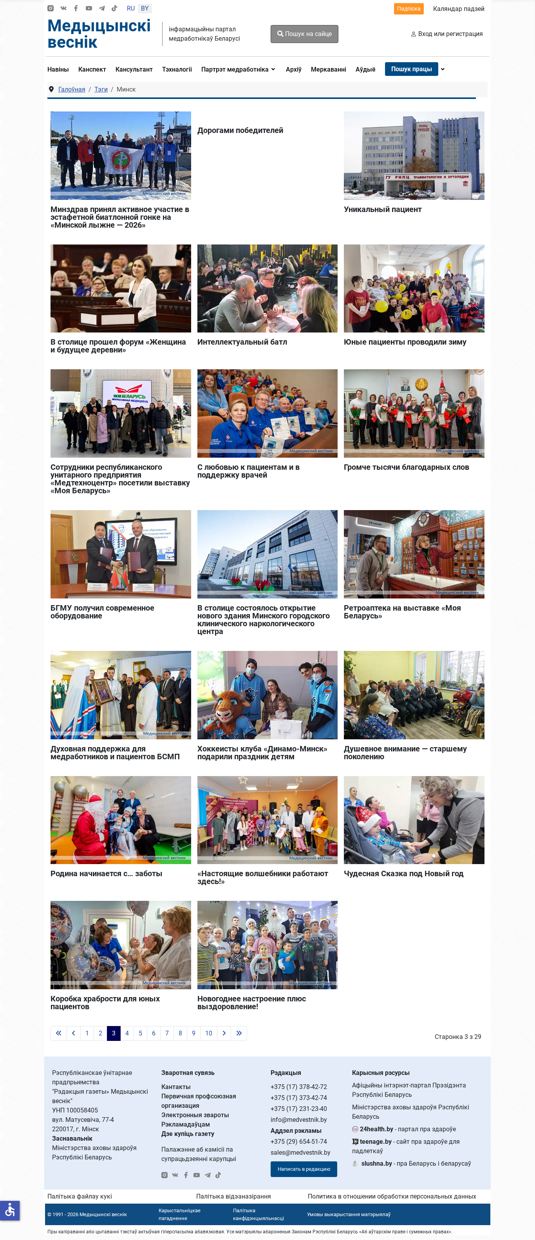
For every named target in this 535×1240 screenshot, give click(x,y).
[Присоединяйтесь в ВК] (63, 8)
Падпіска (409, 8)
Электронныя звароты (195, 1115)
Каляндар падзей (458, 9)
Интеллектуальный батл (242, 342)
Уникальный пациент (383, 209)
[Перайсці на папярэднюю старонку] (74, 1033)
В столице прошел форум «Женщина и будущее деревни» (118, 346)
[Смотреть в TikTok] (114, 8)
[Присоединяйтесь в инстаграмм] (50, 8)
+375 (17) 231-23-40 (299, 1108)
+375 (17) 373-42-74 (299, 1098)
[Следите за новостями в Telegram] (102, 8)
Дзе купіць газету (187, 1134)
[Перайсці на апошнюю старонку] (239, 1033)
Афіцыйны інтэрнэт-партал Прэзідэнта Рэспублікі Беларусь (409, 1090)
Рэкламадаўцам (185, 1124)
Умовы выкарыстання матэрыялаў (348, 1214)
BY (145, 8)
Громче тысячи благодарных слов (406, 467)
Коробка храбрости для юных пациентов (105, 1002)
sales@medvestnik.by (301, 1152)
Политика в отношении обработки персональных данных (392, 1196)
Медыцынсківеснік (99, 34)
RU (131, 8)
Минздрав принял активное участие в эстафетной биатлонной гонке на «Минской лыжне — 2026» (120, 217)
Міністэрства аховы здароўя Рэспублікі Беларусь (410, 1111)
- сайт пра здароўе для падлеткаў (406, 1146)
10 (208, 1033)
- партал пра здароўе (408, 1129)
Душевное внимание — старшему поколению (405, 752)
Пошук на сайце (308, 34)
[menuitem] (60, 69)
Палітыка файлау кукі (79, 1196)
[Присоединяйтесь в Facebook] (76, 8)
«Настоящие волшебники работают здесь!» (262, 877)
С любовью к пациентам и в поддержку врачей (248, 471)
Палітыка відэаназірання (233, 1196)
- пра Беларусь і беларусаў (416, 1163)
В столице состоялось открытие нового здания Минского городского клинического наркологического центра (263, 619)
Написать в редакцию (304, 1169)
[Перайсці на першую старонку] (59, 1033)
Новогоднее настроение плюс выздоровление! (251, 1002)
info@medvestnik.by (299, 1119)
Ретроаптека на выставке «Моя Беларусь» (402, 612)
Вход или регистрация (450, 34)
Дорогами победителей (240, 130)
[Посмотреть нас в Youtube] (89, 8)
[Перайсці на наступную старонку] (224, 1033)
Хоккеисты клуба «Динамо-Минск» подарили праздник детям (262, 752)
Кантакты (176, 1087)
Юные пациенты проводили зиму (405, 342)
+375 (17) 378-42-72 (299, 1087)
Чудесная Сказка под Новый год (404, 873)
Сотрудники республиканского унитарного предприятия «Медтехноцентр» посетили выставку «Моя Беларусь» (120, 478)
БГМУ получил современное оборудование (102, 612)
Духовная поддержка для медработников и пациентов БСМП (115, 752)
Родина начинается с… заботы (107, 873)
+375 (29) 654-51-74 (299, 1141)
